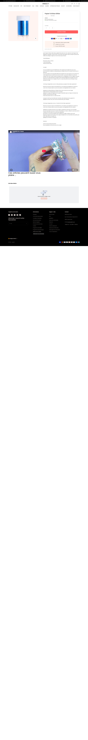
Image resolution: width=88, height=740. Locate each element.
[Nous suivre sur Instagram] (12, 215)
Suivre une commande (53, 220)
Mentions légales (36, 222)
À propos (35, 214)
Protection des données (38, 224)
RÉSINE (37, 6)
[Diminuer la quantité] (46, 28)
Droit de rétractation (37, 220)
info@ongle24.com (71, 222)
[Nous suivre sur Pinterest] (14, 215)
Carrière (34, 225)
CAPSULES (42, 6)
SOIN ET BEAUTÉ (76, 6)
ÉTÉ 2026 (10, 6)
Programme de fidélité (37, 227)
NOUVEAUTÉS (16, 6)
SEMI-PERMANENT (27, 6)
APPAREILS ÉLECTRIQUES (55, 6)
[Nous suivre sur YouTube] (17, 215)
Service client (51, 214)
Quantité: (46, 25)
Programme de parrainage (38, 229)
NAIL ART (63, 6)
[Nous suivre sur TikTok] (20, 215)
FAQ (50, 216)
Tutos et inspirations (53, 231)
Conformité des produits (38, 216)
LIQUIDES (47, 6)
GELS (33, 6)
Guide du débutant (53, 225)
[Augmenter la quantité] (52, 28)
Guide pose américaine (53, 227)
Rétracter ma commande (38, 233)
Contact (51, 224)
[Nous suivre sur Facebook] (9, 215)
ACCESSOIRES (69, 6)
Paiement (51, 222)
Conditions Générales (37, 218)
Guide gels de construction (54, 229)
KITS (21, 6)
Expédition (51, 218)
